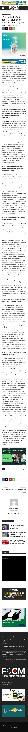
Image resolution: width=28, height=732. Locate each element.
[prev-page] (3, 548)
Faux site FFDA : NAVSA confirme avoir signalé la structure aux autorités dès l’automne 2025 (13, 653)
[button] (2, 8)
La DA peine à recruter (7, 489)
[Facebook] (3, 28)
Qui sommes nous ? (7, 682)
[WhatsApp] (13, 28)
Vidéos (22, 725)
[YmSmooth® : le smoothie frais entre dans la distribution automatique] (5, 534)
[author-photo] (14, 506)
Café (7, 469)
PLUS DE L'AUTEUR (19, 521)
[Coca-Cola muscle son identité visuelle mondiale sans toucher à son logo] (5, 542)
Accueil (3, 11)
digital (16, 469)
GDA (18, 725)
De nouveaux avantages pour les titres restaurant (20, 491)
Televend (13, 471)
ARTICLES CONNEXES (7, 521)
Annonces (16, 727)
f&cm (11, 727)
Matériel (16, 724)
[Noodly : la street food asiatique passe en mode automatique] (5, 527)
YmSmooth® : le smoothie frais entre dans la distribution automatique (18, 534)
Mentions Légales (6, 684)
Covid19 (11, 469)
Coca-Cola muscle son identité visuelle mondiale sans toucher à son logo (17, 541)
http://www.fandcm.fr (14, 510)
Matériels (8, 14)
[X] (6, 28)
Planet (11, 724)
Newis (8, 471)
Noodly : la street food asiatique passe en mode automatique (17, 526)
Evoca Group (21, 469)
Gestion (3, 471)
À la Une (8, 11)
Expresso (6, 724)
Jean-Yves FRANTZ (7, 25)
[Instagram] (12, 514)
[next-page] (5, 548)
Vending (18, 471)
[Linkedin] (15, 514)
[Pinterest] (10, 28)
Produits (21, 724)
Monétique (5, 725)
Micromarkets (12, 725)
